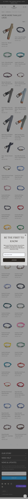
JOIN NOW (14, 260)
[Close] (25, 235)
